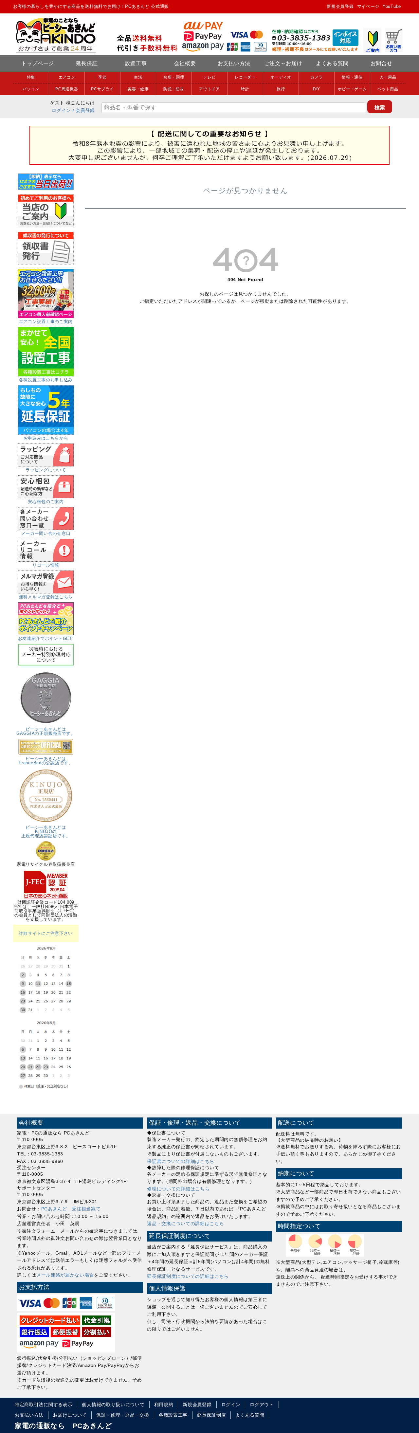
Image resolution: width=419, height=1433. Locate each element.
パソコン (31, 89)
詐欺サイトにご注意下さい (46, 933)
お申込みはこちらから (46, 438)
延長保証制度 (211, 1415)
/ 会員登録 (84, 110)
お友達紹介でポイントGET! (46, 638)
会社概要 (185, 63)
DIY (316, 89)
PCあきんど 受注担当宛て (71, 1208)
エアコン (67, 77)
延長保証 (87, 63)
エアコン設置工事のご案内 (46, 321)
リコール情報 (45, 565)
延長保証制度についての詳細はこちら (188, 1276)
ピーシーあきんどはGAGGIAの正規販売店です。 (45, 731)
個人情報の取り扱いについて (113, 1404)
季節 (102, 77)
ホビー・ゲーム (352, 89)
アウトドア (209, 89)
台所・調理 (173, 77)
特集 (31, 77)
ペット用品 (387, 89)
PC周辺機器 (66, 89)
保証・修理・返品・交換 (122, 1415)
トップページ (37, 63)
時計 (245, 89)
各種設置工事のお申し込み (46, 379)
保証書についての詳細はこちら (180, 1161)
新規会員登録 (340, 6)
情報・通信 (352, 77)
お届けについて (70, 1415)
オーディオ (280, 77)
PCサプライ (102, 89)
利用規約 (163, 1404)
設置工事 (136, 63)
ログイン (61, 110)
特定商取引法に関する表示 (43, 1404)
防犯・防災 (173, 89)
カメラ (316, 77)
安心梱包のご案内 (46, 501)
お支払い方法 (234, 63)
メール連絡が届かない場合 (65, 1275)
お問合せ (381, 63)
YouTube (392, 6)
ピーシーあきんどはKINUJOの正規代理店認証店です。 (46, 831)
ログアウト (262, 1404)
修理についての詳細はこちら (178, 1188)
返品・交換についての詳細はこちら (185, 1223)
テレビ (209, 77)
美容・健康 (138, 89)
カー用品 (388, 77)
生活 (138, 77)
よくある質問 (332, 63)
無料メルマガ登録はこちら (46, 596)
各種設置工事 (173, 1415)
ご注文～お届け (283, 63)
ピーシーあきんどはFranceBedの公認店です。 (46, 760)
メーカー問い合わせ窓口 (46, 533)
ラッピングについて (46, 469)
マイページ (368, 6)
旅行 (281, 89)
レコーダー (245, 77)
